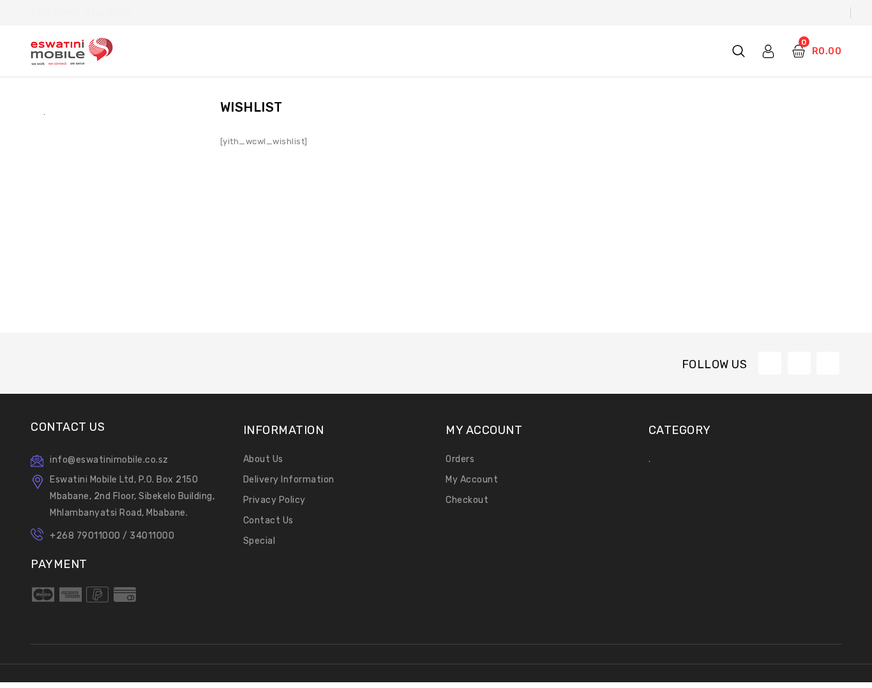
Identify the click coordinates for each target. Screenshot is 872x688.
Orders (460, 459)
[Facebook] (769, 363)
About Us (263, 459)
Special (259, 540)
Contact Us (268, 520)
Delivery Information (289, 479)
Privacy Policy (274, 500)
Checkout (467, 500)
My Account (472, 479)
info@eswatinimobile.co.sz (109, 459)
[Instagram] (827, 363)
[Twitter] (799, 363)
